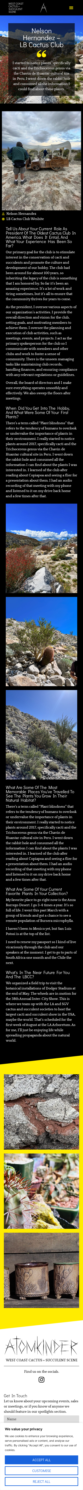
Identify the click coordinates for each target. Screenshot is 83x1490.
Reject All (41, 1481)
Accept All (41, 1460)
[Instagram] (41, 1379)
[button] (71, 8)
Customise (41, 1470)
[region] (41, 1456)
